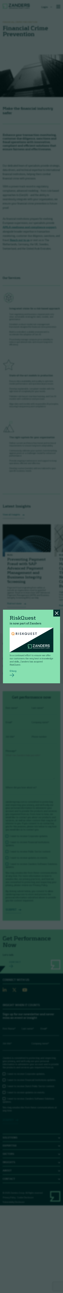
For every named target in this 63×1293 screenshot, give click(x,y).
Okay (13, 670)
